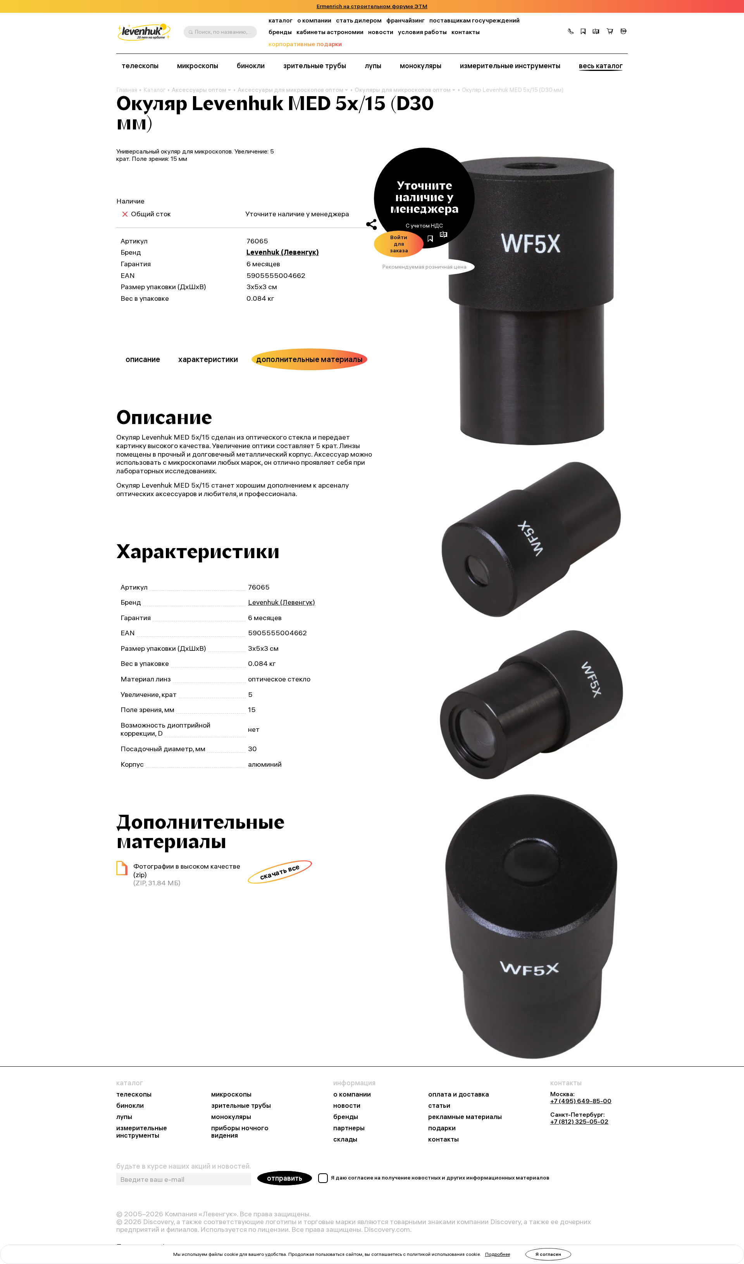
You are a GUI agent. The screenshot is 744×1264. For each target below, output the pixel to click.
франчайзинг (405, 20)
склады (345, 1139)
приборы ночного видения (240, 1131)
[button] (571, 32)
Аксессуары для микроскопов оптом (290, 89)
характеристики (208, 359)
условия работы (422, 32)
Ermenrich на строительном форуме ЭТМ (372, 6)
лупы (373, 66)
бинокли (251, 66)
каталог (281, 20)
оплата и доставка (458, 1094)
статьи (439, 1105)
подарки (442, 1128)
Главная (126, 89)
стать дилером (359, 20)
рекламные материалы (465, 1117)
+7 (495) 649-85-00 (580, 1101)
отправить (284, 1178)
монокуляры (420, 66)
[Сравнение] (596, 32)
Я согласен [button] (548, 1254)
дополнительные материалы (309, 359)
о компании (314, 20)
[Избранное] (583, 32)
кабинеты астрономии (329, 32)
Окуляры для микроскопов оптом (403, 89)
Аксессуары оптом (199, 89)
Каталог (154, 89)
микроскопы (197, 66)
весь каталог (601, 66)
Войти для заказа (399, 244)
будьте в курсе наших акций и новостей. (183, 1166)
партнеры (349, 1128)
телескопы (140, 66)
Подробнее (497, 1254)
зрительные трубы (314, 66)
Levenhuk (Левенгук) (282, 252)
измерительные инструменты (510, 66)
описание (143, 359)
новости (380, 32)
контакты (465, 32)
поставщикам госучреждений (474, 20)
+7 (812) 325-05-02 (579, 1121)
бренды (280, 32)
